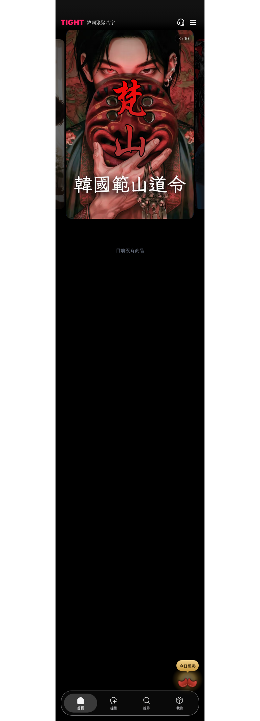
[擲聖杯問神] (187, 681)
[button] (130, 124)
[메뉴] (193, 22)
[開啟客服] (181, 22)
